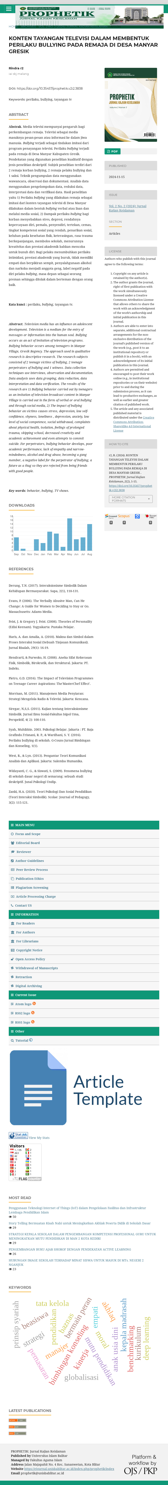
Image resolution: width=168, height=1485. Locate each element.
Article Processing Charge (35, 896)
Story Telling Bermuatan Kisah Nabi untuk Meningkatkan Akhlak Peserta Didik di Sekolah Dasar (80, 1223)
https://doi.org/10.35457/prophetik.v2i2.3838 (50, 89)
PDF (114, 151)
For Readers (25, 923)
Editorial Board (27, 843)
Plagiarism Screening (31, 887)
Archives (28, 26)
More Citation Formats (123, 499)
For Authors (25, 932)
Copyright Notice (28, 950)
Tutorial (22, 1040)
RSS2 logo (22, 1013)
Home (13, 26)
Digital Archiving (28, 986)
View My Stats (39, 1138)
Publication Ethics (29, 879)
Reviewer (23, 852)
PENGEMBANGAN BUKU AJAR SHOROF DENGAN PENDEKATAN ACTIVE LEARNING (70, 1249)
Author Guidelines (29, 861)
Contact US (23, 905)
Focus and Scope (27, 834)
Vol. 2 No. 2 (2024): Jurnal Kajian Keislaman (73, 26)
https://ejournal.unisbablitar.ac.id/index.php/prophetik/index (69, 1469)
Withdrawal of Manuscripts (36, 968)
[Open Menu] (8, 8)
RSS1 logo (22, 1022)
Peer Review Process (31, 870)
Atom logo (23, 1004)
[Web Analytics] (18, 1138)
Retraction (23, 977)
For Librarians (26, 941)
